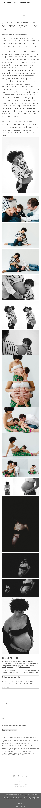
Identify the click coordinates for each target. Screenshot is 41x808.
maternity (4, 667)
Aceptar (20, 803)
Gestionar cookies (20, 806)
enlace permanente (24, 667)
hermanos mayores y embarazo (26, 665)
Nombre (4, 704)
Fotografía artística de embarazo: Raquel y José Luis (10, 671)
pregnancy (10, 667)
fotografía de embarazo (25, 663)
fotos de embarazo (12, 665)
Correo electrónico (7, 711)
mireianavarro (24, 34)
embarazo (16, 663)
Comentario (5, 687)
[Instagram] (22, 776)
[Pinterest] (26, 776)
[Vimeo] (18, 776)
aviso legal (21, 781)
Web (3, 718)
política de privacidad (20, 725)
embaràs (10, 663)
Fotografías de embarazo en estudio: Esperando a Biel (31, 671)
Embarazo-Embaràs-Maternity (26, 661)
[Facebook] (14, 776)
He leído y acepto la (15, 725)
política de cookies (20, 786)
